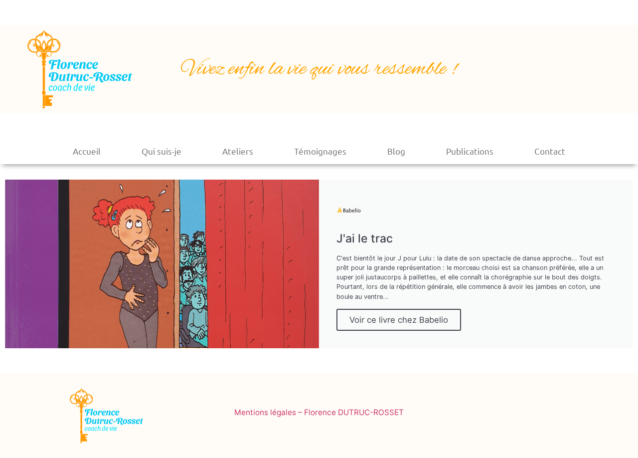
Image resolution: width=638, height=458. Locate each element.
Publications (469, 151)
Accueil (87, 151)
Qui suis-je (161, 151)
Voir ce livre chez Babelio (398, 320)
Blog (396, 151)
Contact (549, 151)
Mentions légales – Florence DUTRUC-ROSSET (319, 412)
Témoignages (320, 151)
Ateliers (237, 151)
